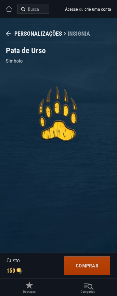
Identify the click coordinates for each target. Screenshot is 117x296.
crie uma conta (97, 9)
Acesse (71, 9)
